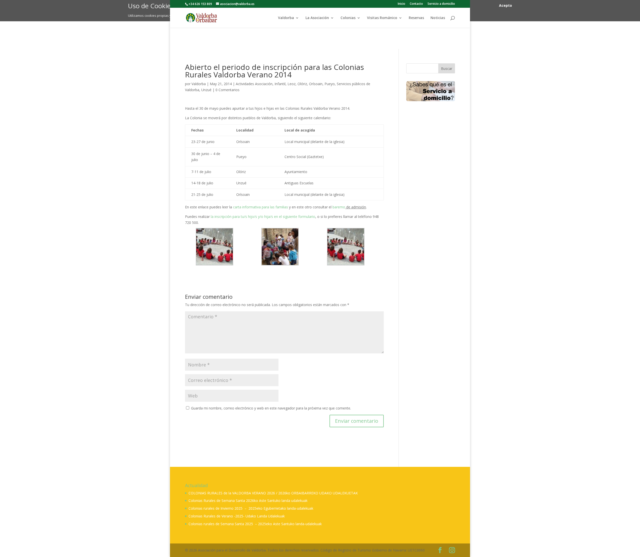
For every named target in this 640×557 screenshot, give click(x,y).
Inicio (401, 4)
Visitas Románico (382, 18)
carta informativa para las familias (260, 207)
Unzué (206, 89)
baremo (338, 207)
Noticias (437, 18)
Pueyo (329, 83)
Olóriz (302, 83)
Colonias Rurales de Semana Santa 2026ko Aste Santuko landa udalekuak (248, 500)
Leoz (292, 83)
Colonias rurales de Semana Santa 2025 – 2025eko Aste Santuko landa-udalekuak (255, 523)
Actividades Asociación (254, 83)
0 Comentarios (228, 89)
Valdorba (286, 18)
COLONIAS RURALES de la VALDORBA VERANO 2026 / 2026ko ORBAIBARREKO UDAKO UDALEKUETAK (273, 493)
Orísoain (315, 83)
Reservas (416, 18)
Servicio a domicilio (441, 4)
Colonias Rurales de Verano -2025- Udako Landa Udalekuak (236, 516)
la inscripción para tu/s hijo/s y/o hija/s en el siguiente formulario (263, 216)
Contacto (416, 4)
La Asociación (317, 18)
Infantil (280, 83)
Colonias (348, 18)
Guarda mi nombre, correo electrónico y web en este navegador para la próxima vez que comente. (271, 408)
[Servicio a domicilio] (430, 91)
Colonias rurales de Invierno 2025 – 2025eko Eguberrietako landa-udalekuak (250, 508)
